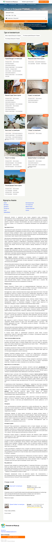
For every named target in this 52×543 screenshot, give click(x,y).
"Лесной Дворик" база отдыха (13, 185)
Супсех (27, 210)
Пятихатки (6, 208)
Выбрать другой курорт (28, 1)
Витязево (6, 204)
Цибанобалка (7, 212)
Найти (26, 21)
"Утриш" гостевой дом (34, 95)
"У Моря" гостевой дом (34, 130)
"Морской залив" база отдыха (36, 58)
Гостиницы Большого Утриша (12, 38)
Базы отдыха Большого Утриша (13, 35)
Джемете (6, 206)
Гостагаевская (29, 204)
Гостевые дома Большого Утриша (31, 35)
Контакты (3, 530)
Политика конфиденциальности (8, 531)
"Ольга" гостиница (10, 158)
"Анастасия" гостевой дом (12, 130)
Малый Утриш (29, 206)
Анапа (5, 202)
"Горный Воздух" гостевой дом (13, 58)
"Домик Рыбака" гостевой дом (36, 158)
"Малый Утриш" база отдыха (13, 95)
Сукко (5, 210)
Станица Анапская (30, 208)
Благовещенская (30, 202)
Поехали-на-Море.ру (11, 2)
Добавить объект (43, 1)
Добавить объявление (13, 537)
